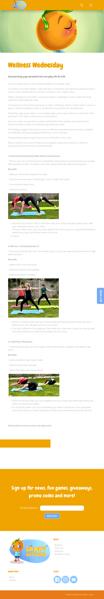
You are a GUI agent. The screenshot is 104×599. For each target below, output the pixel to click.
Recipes (58, 545)
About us (59, 551)
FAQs (11, 577)
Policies (13, 580)
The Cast (59, 548)
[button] (91, 5)
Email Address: (29, 507)
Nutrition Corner (62, 554)
